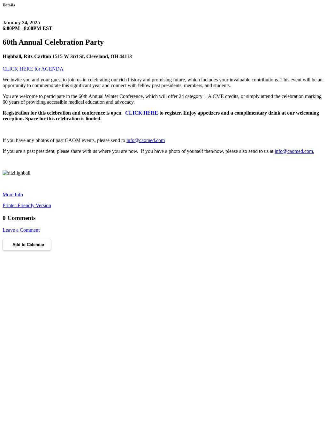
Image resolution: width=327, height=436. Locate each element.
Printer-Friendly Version (27, 205)
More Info (13, 194)
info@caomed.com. (294, 151)
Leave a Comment (21, 230)
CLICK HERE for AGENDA (33, 68)
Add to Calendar (28, 244)
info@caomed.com (145, 140)
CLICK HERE (141, 113)
